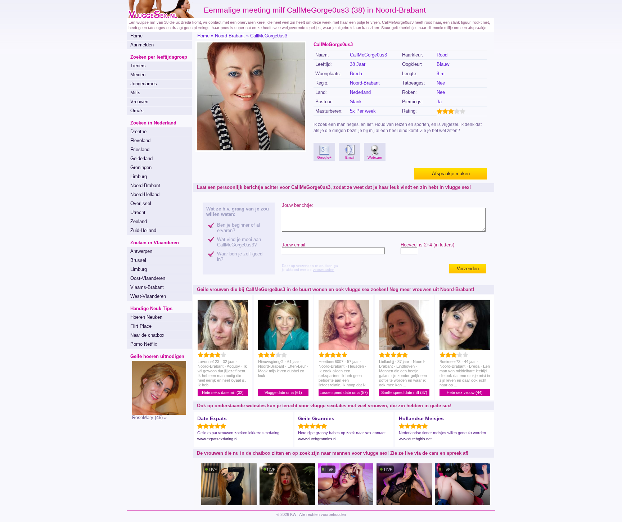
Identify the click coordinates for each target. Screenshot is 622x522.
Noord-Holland (144, 194)
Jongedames (143, 83)
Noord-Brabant (145, 185)
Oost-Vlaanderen (147, 278)
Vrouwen (139, 101)
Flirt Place (141, 326)
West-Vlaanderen (148, 296)
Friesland (139, 149)
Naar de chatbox (147, 335)
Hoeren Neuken (146, 317)
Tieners (138, 65)
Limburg (138, 176)
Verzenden (468, 268)
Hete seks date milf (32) (223, 392)
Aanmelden (142, 44)
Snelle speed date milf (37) (404, 392)
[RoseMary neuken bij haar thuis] (156, 413)
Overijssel (140, 203)
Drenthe (138, 131)
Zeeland (138, 221)
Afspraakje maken (451, 173)
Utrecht (137, 212)
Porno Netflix (143, 344)
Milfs (135, 92)
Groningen (141, 167)
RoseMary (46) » (149, 417)
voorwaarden (323, 270)
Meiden (137, 74)
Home (136, 35)
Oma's (137, 110)
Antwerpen (141, 251)
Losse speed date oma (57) (344, 392)
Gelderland (141, 158)
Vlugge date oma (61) (283, 392)
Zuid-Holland (143, 230)
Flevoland (140, 140)
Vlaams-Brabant (147, 287)
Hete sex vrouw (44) (465, 392)
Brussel (138, 260)
